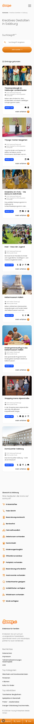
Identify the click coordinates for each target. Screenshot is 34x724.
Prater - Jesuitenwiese (10, 702)
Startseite (5, 12)
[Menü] (30, 6)
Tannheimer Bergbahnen (11, 694)
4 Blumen (5, 681)
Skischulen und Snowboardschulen (15, 674)
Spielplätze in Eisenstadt (11, 698)
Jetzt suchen (17, 50)
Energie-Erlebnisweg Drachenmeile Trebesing (15, 705)
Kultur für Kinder (8, 685)
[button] (3, 720)
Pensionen (6, 678)
